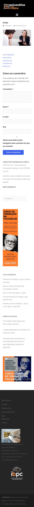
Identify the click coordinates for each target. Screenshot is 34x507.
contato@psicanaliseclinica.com (9, 460)
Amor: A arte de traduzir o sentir (14, 293)
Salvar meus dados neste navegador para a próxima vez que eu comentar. (16, 143)
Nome (6, 107)
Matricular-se (6, 400)
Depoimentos (6, 408)
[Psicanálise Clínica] (17, 6)
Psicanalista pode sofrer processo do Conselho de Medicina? (8, 60)
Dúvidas (4, 404)
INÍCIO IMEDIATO (9, 187)
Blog (3, 416)
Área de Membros (8, 412)
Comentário (8, 89)
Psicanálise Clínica (21, 25)
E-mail (6, 117)
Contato (4, 423)
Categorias (5, 419)
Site (4, 127)
